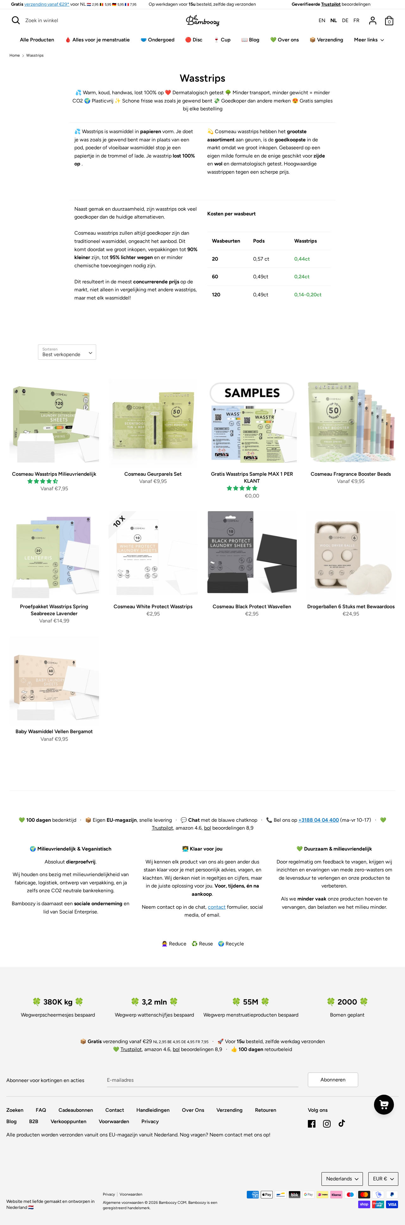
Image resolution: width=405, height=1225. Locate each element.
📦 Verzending (326, 40)
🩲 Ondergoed (157, 40)
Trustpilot (331, 4)
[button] (43, 481)
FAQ (41, 1110)
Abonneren (333, 1080)
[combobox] (67, 352)
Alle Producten (37, 40)
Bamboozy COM (172, 1202)
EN (322, 20)
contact (217, 907)
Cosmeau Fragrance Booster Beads (351, 474)
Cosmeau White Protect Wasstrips (153, 606)
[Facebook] (311, 1123)
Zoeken (14, 1110)
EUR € (380, 1179)
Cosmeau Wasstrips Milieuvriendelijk (54, 474)
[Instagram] (327, 1123)
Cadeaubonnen (76, 1110)
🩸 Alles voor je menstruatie (97, 40)
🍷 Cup (222, 40)
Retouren (265, 1110)
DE (345, 20)
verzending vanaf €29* (46, 4)
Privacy (150, 1121)
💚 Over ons (284, 40)
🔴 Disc (193, 40)
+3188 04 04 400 (318, 820)
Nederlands (339, 1179)
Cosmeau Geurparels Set (153, 474)
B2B (33, 1121)
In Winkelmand (54, 457)
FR (356, 20)
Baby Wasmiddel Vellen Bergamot (54, 731)
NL (334, 20)
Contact (114, 1110)
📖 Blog (250, 40)
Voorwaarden (114, 1121)
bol (207, 828)
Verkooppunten (68, 1121)
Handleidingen (153, 1110)
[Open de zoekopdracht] (15, 20)
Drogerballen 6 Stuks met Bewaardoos (351, 606)
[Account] (372, 18)
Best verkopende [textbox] (61, 354)
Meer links (366, 40)
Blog (11, 1121)
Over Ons (193, 1110)
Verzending (229, 1110)
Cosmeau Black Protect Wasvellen (252, 606)
